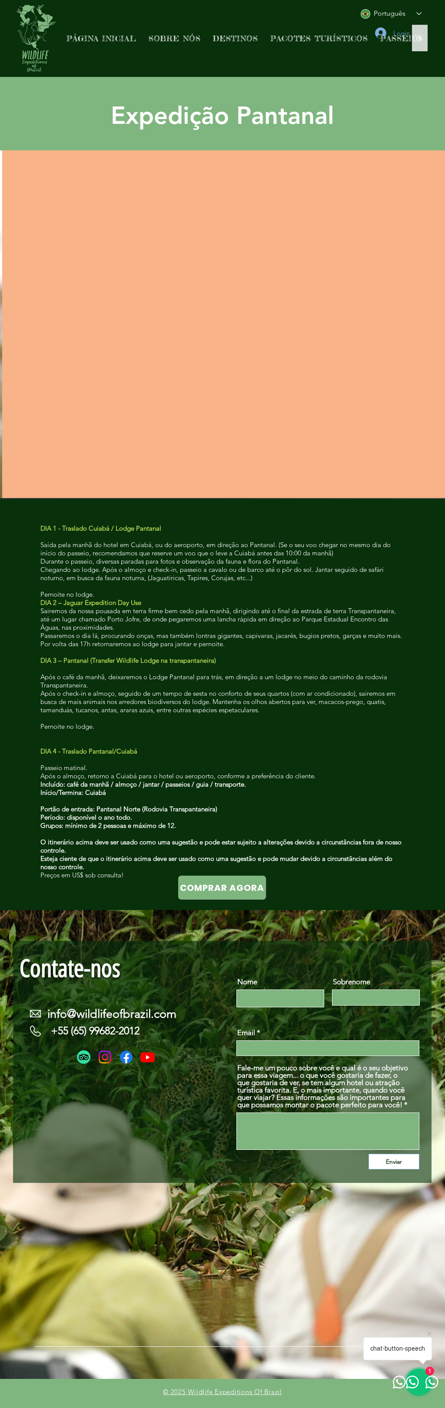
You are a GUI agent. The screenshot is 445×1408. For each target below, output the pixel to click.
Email (246, 1032)
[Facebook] (126, 1057)
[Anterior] (48, 324)
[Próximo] (396, 324)
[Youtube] (147, 1057)
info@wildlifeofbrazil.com (111, 1014)
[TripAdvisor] (83, 1057)
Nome (247, 982)
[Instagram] (104, 1057)
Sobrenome (351, 982)
